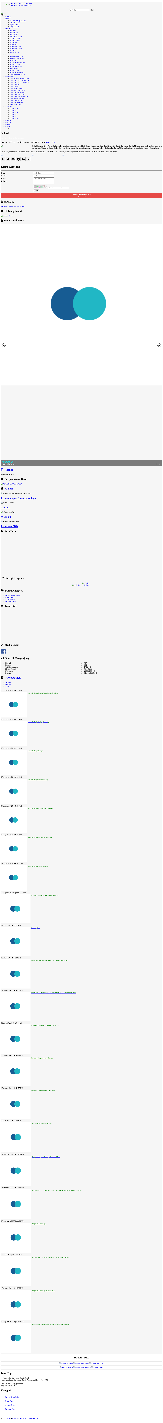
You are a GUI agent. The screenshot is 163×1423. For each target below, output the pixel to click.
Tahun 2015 (14, 114)
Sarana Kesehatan (16, 66)
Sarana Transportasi (17, 72)
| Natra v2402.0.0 (32, 1418)
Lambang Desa (15, 23)
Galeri (8, 488)
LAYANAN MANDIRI (16, 206)
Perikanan (13, 34)
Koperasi (13, 50)
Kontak (8, 126)
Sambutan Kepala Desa (18, 21)
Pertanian (13, 30)
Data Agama (14, 86)
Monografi (9, 76)
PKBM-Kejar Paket (17, 58)
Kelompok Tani (15, 46)
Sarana (7, 54)
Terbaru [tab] (8, 682)
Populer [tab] (8, 684)
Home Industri (15, 40)
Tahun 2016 (14, 112)
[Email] (13, 159)
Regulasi (8, 120)
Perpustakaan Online (12, 595)
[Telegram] (18, 159)
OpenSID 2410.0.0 (19, 1418)
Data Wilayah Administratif (19, 78)
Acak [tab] (7, 686)
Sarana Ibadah (15, 64)
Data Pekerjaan (15, 84)
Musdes (5, 507)
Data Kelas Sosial (16, 100)
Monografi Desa (15, 104)
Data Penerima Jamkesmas (19, 96)
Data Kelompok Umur (18, 92)
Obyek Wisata (15, 38)
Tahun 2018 (14, 108)
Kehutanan (13, 44)
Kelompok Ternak (16, 48)
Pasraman (13, 60)
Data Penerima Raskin (17, 94)
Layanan (8, 124)
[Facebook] (3, 159)
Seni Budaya (14, 52)
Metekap (6, 516)
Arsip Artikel (12, 677)
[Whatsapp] (28, 159)
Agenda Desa (10, 599)
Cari (92, 10)
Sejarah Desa (14, 25)
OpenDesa (6, 1418)
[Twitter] (8, 159)
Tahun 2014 (14, 118)
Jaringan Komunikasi (17, 74)
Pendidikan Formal (16, 56)
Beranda (8, 17)
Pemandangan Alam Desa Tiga (18, 498)
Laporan (8, 122)
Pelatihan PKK (9, 526)
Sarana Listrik (15, 70)
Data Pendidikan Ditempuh (19, 82)
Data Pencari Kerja (16, 102)
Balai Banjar (14, 68)
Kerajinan (13, 42)
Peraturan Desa (10, 601)
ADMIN (4, 206)
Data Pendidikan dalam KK (19, 80)
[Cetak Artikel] (23, 159)
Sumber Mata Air (16, 36)
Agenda (8, 469)
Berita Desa (51, 142)
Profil (7, 19)
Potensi (7, 28)
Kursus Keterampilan (17, 62)
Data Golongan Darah (17, 90)
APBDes (8, 106)
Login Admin (14, 27)
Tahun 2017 (14, 110)
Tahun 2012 (14, 116)
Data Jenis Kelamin (16, 88)
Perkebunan (14, 32)
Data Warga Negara (17, 98)
